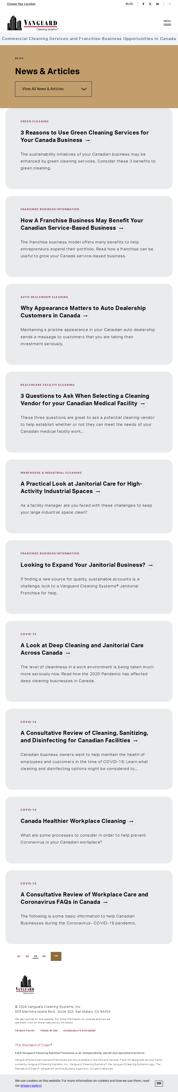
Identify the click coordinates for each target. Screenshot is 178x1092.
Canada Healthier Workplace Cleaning (74, 821)
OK (159, 1083)
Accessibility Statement (79, 1031)
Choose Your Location (21, 4)
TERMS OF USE (49, 1031)
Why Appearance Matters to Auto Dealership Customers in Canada (83, 312)
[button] (169, 4)
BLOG (129, 4)
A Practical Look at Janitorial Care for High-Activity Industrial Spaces (81, 487)
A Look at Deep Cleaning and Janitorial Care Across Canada (82, 649)
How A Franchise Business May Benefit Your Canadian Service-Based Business (82, 224)
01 (19, 956)
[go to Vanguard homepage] (32, 23)
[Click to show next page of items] (56, 956)
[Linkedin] (157, 4)
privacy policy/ (31, 1085)
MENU (167, 21)
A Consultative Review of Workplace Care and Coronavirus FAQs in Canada (84, 898)
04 (44, 956)
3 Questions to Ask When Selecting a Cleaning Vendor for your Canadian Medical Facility (85, 399)
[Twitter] (150, 4)
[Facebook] (143, 4)
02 (27, 956)
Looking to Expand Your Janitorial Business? (84, 565)
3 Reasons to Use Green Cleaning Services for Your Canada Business (85, 136)
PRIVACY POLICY (25, 1031)
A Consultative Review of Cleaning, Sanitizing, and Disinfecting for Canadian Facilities (85, 736)
